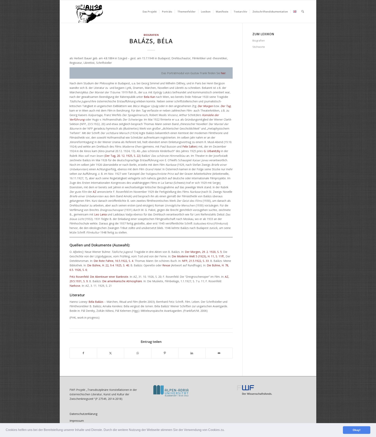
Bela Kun (149, 97)
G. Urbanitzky (212, 151)
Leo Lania (100, 214)
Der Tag (226, 106)
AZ (94, 192)
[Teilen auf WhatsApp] (137, 353)
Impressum (77, 421)
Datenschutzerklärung (83, 414)
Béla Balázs (96, 302)
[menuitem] (149, 11)
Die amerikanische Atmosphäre (122, 281)
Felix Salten (189, 146)
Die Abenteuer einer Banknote (109, 276)
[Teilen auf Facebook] (83, 353)
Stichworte (258, 47)
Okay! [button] (357, 430)
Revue (166, 265)
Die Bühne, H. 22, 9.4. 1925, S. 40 (108, 265)
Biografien (151, 35)
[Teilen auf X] (110, 353)
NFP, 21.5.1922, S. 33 (195, 261)
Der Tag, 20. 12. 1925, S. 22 (122, 156)
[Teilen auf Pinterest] (164, 353)
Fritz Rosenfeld (79, 276)
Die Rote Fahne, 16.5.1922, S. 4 (113, 261)
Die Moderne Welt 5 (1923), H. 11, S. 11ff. (198, 256)
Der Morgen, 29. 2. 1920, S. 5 (203, 252)
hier (223, 73)
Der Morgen (205, 106)
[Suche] (302, 11)
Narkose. (75, 285)
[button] (226, 430)
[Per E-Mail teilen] (219, 353)
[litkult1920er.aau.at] (87, 11)
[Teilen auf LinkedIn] (191, 353)
